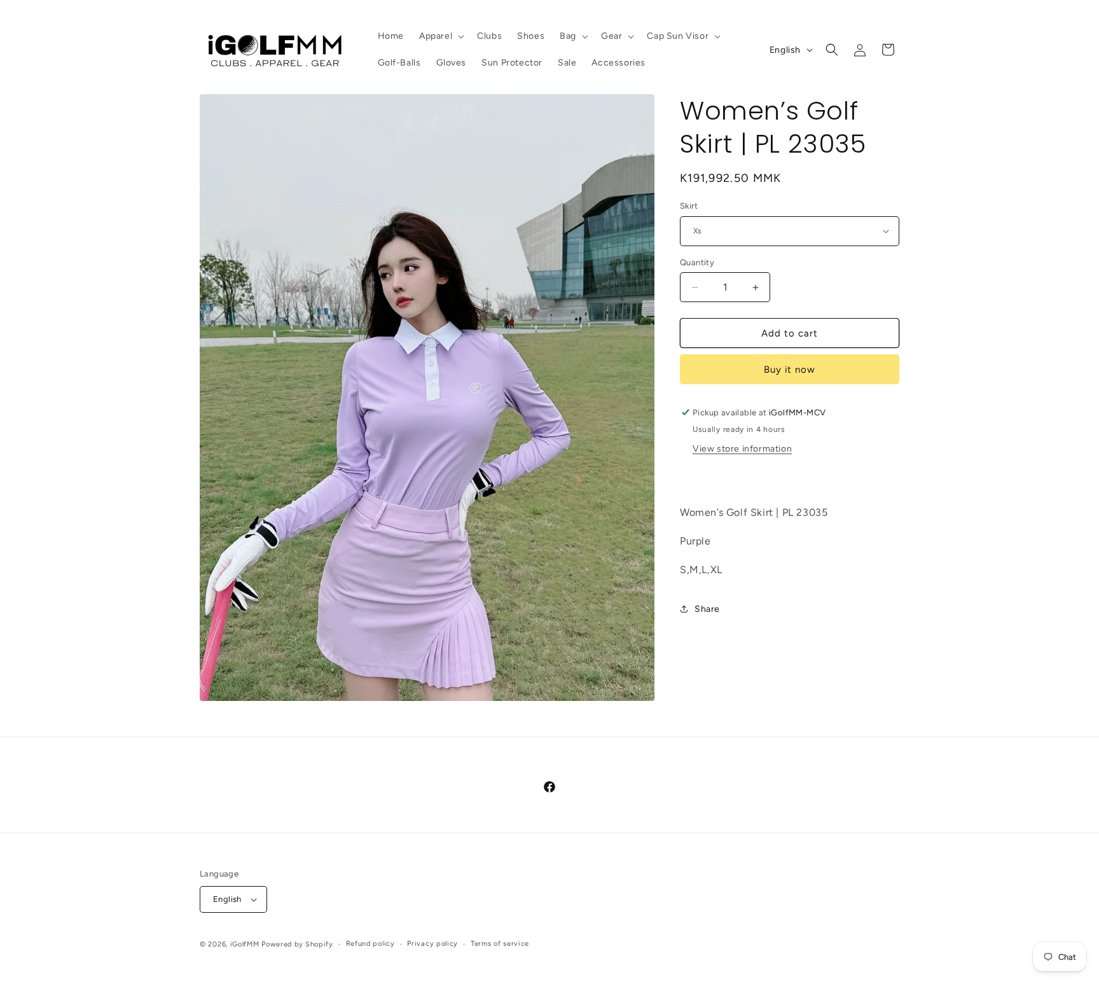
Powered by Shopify (297, 944)
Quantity (697, 262)
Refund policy (370, 943)
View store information (742, 448)
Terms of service (500, 943)
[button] (440, 36)
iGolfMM (244, 944)
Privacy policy (432, 943)
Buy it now (789, 369)
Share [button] (707, 609)
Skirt (689, 206)
